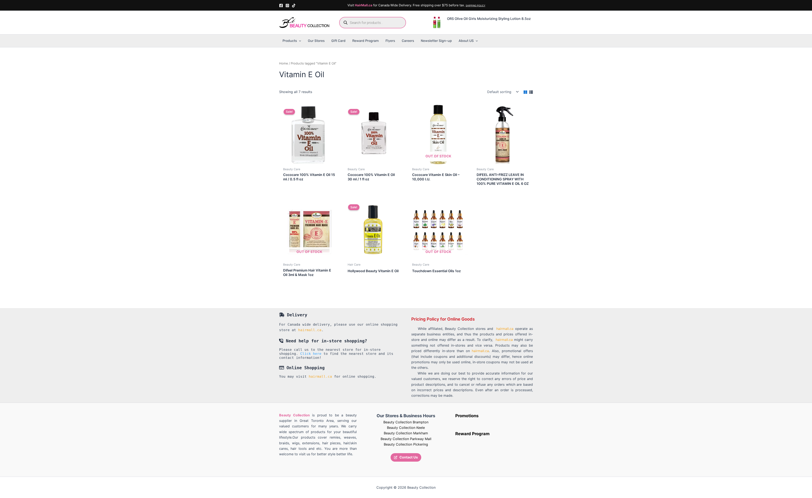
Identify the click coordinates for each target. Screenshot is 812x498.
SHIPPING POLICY (475, 5)
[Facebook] (281, 5)
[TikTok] (294, 5)
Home (283, 63)
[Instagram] (287, 5)
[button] (299, 40)
